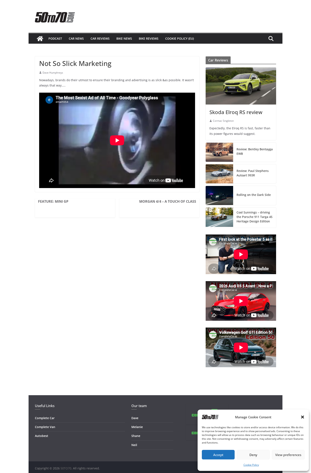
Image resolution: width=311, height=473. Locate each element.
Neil (134, 445)
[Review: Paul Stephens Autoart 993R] (219, 173)
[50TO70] (40, 38)
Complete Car (45, 418)
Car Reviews (100, 38)
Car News (76, 38)
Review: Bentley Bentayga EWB (255, 151)
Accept (218, 455)
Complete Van (45, 427)
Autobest (41, 436)
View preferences (288, 455)
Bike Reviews (148, 38)
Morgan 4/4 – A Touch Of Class (167, 201)
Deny (253, 455)
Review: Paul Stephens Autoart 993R (253, 173)
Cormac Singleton (223, 121)
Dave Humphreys (53, 72)
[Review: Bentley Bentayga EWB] (219, 152)
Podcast (55, 38)
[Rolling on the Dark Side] (219, 195)
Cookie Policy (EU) (179, 38)
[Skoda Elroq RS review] (241, 86)
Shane (135, 436)
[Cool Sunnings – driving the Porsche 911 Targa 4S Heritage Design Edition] (219, 218)
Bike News (124, 38)
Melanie (137, 427)
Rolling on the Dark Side (254, 195)
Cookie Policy (251, 465)
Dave (134, 418)
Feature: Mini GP (53, 201)
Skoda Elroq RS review (235, 112)
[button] (302, 417)
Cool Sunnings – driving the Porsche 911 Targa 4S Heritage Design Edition (254, 216)
